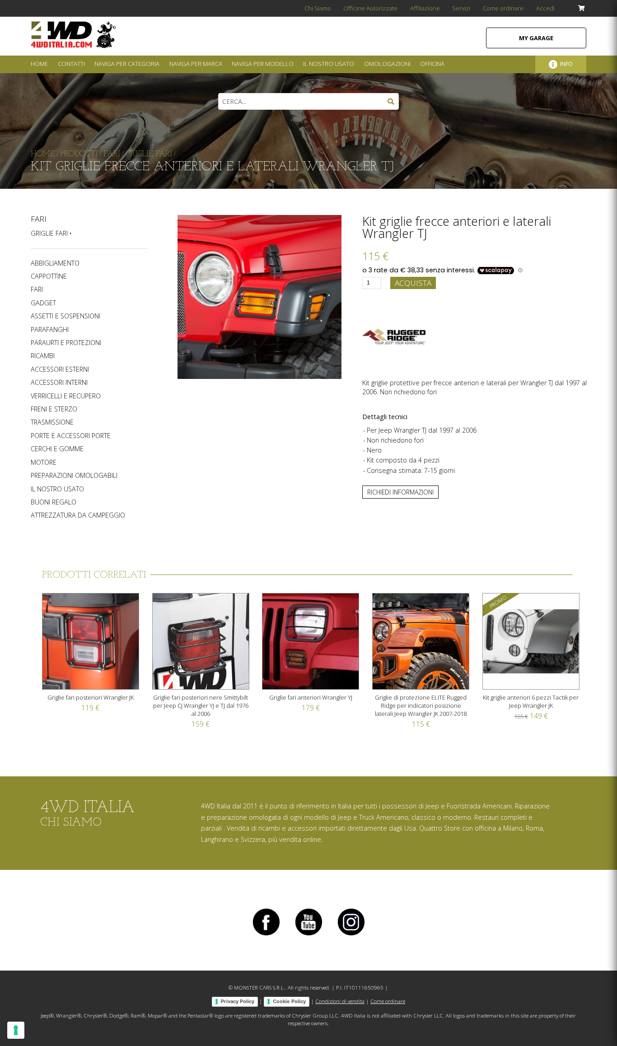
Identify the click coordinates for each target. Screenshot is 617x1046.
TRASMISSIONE (52, 422)
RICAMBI (43, 356)
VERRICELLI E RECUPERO (66, 396)
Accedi (545, 8)
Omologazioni (387, 64)
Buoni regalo (53, 502)
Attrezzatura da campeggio (78, 515)
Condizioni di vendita (340, 1001)
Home (39, 64)
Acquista (413, 283)
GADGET (43, 303)
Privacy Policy (237, 1001)
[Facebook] (266, 935)
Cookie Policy (289, 1001)
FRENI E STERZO (54, 409)
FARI (39, 219)
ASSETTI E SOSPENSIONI (65, 316)
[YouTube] (308, 935)
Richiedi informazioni (400, 492)
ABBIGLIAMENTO (55, 263)
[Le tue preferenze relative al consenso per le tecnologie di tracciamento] (15, 1030)
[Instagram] (351, 935)
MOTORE (43, 462)
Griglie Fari (49, 233)
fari (111, 154)
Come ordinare (503, 8)
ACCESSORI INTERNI (59, 382)
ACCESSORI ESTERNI (60, 369)
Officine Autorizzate (370, 8)
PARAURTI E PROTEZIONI (66, 343)
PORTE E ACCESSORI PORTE (71, 436)
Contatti (71, 64)
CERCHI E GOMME (57, 449)
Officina (432, 64)
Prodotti (79, 154)
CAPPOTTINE (49, 276)
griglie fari (149, 154)
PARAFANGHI (50, 330)
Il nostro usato (57, 489)
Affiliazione (425, 8)
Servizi (461, 8)
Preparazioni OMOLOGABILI (74, 475)
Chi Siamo (317, 8)
